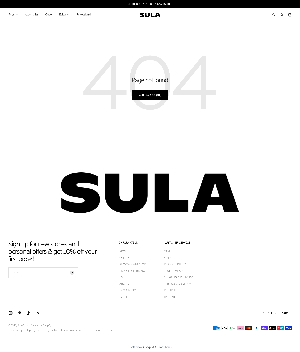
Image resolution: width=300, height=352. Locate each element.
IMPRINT (169, 297)
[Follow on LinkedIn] (37, 313)
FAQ (121, 277)
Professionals (84, 14)
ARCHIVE (125, 284)
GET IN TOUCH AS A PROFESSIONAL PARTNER (150, 4)
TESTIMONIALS (174, 271)
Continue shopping (150, 95)
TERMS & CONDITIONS (178, 284)
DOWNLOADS (128, 290)
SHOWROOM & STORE (133, 264)
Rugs (11, 14)
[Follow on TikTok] (28, 313)
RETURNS (170, 290)
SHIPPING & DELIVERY (178, 277)
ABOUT (124, 251)
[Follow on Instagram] (10, 313)
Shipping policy (34, 330)
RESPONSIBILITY (175, 264)
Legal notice (51, 330)
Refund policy (113, 330)
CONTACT (125, 258)
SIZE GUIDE (171, 258)
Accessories (31, 14)
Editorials (64, 14)
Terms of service (94, 330)
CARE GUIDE (172, 251)
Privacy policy (15, 330)
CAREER (124, 297)
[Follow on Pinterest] (19, 313)
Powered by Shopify (40, 325)
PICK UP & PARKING (132, 271)
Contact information (71, 330)
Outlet (48, 14)
